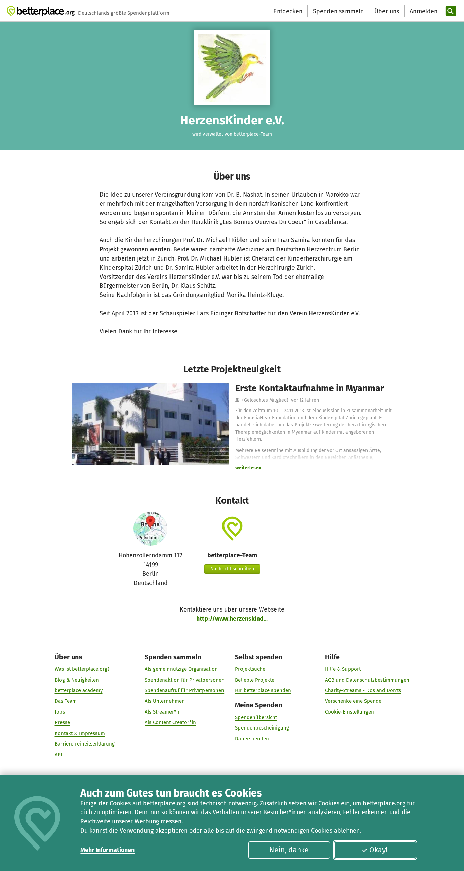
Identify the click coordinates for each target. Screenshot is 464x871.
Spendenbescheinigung (262, 728)
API (58, 755)
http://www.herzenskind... (232, 618)
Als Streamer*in (163, 712)
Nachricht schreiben (232, 569)
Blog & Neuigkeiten (77, 680)
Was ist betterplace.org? (82, 669)
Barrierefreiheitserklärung (85, 744)
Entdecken (287, 11)
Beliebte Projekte (254, 680)
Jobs (60, 712)
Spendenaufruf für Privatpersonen (184, 690)
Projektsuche (250, 669)
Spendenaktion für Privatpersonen (185, 680)
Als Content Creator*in (170, 722)
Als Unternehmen (165, 701)
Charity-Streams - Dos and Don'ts (363, 690)
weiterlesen (248, 468)
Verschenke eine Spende (353, 701)
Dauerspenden (252, 739)
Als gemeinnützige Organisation (181, 669)
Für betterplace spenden (263, 690)
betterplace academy (79, 690)
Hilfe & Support (343, 669)
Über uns (386, 11)
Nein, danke (289, 849)
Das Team (66, 701)
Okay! (378, 849)
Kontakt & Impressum (80, 733)
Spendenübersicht (256, 717)
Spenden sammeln (338, 11)
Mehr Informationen (107, 850)
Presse (62, 722)
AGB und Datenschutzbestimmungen (367, 680)
